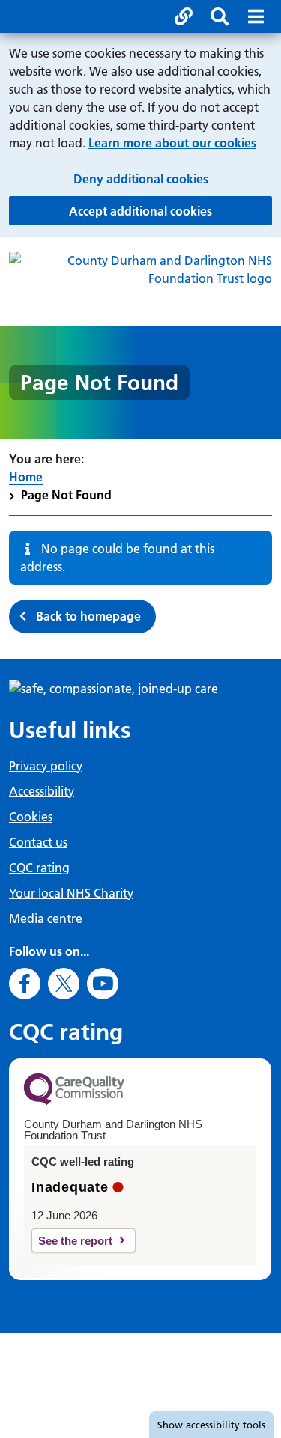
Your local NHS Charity (71, 893)
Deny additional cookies (172, 178)
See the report (75, 1240)
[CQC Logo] (74, 1101)
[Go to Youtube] (102, 983)
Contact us (38, 842)
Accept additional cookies (170, 211)
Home (26, 476)
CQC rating (39, 867)
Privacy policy (45, 765)
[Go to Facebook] (24, 983)
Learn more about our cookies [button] (172, 142)
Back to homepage (88, 616)
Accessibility (41, 791)
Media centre (45, 918)
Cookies (30, 816)
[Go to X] (63, 983)
